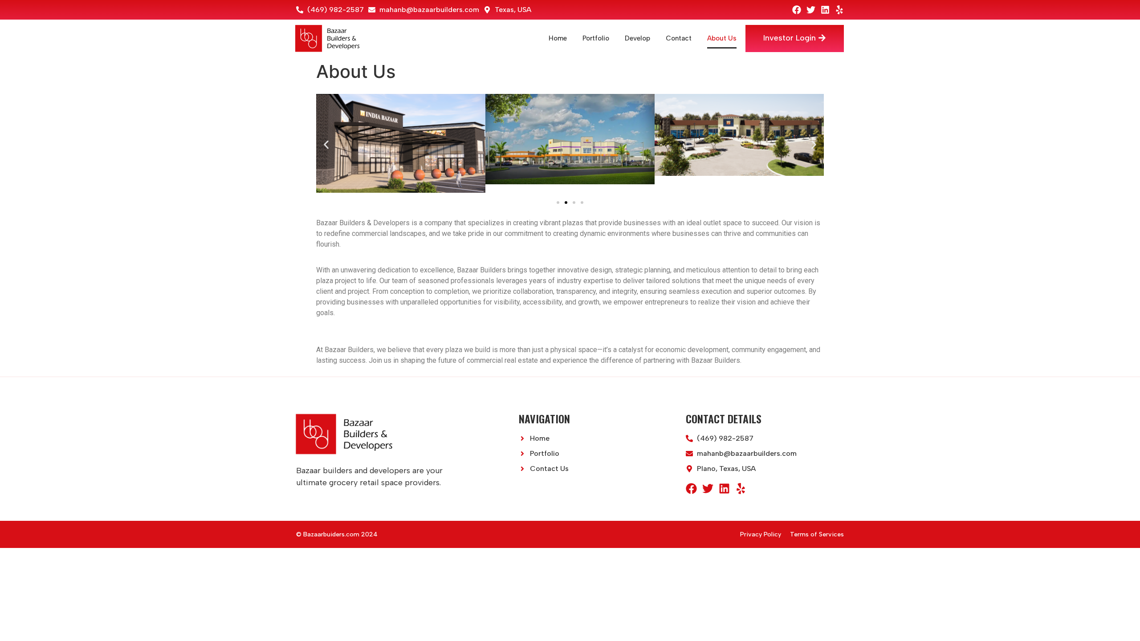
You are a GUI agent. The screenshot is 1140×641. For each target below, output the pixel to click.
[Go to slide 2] (566, 202)
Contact (679, 38)
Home (558, 38)
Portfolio (595, 38)
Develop (637, 38)
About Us (722, 38)
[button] (326, 144)
